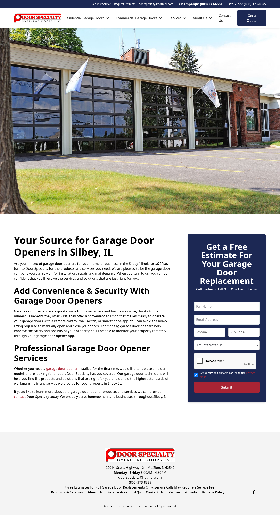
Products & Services (67, 492)
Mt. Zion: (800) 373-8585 (247, 4)
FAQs (136, 492)
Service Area (117, 492)
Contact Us (225, 18)
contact (20, 396)
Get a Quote (252, 18)
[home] (37, 18)
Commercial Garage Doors (136, 18)
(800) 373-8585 (140, 482)
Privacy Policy (213, 492)
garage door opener (62, 368)
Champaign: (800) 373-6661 (200, 4)
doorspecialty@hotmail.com (156, 4)
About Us (200, 18)
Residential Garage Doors (84, 18)
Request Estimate (124, 4)
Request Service (101, 4)
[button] (87, 18)
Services (175, 18)
